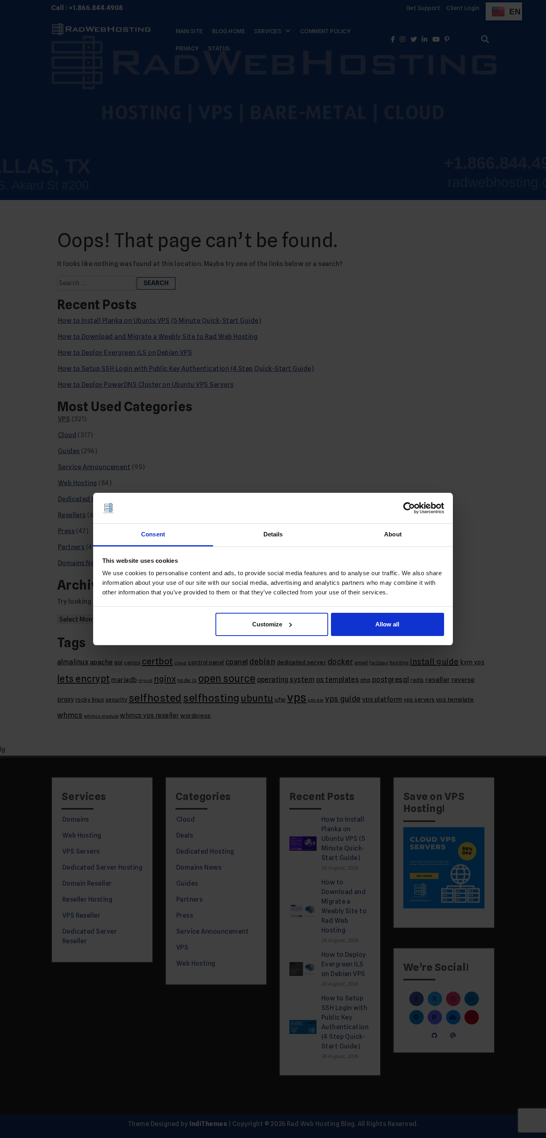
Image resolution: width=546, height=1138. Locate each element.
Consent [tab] (153, 534)
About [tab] (393, 534)
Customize (267, 624)
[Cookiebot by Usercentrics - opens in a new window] (409, 508)
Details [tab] (273, 534)
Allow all (387, 624)
